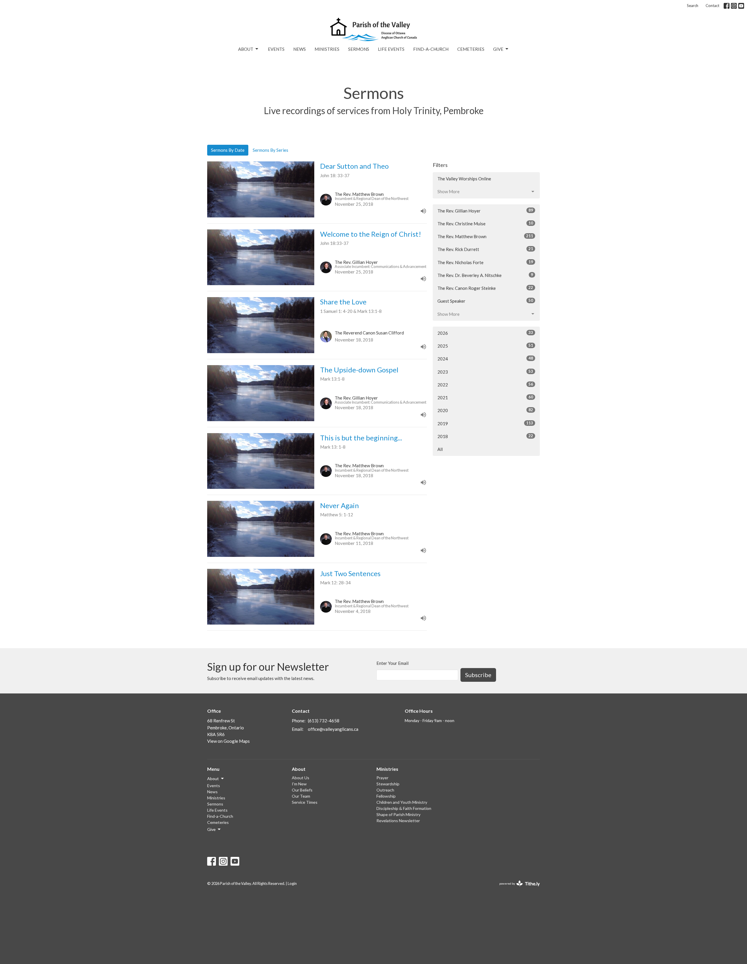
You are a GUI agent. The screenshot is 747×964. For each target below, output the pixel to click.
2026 (485, 333)
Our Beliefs (302, 789)
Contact (712, 5)
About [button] (213, 778)
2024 (485, 358)
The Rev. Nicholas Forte (485, 262)
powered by (516, 888)
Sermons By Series (270, 150)
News (299, 49)
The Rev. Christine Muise (485, 223)
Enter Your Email (392, 663)
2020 (485, 410)
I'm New (299, 783)
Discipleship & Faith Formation (403, 808)
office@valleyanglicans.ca (333, 729)
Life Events (391, 49)
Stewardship (387, 783)
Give (498, 49)
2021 (485, 397)
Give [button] (211, 829)
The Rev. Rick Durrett (485, 249)
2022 (485, 384)
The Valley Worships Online (464, 178)
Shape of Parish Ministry (398, 814)
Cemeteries (470, 49)
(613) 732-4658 (323, 720)
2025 (485, 345)
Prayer (382, 777)
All (440, 449)
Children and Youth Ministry (401, 802)
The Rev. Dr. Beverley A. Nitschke (485, 275)
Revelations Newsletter (398, 820)
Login (292, 883)
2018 (485, 436)
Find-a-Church (430, 49)
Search (692, 5)
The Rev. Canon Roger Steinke (485, 288)
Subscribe (478, 674)
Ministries (327, 49)
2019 (485, 423)
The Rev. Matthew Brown (485, 236)
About (245, 49)
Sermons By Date (228, 150)
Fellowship (386, 796)
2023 (485, 371)
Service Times (304, 802)
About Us (300, 777)
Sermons (358, 49)
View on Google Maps (228, 741)
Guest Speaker (485, 301)
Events (276, 49)
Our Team (301, 796)
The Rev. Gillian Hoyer (485, 210)
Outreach (385, 789)
